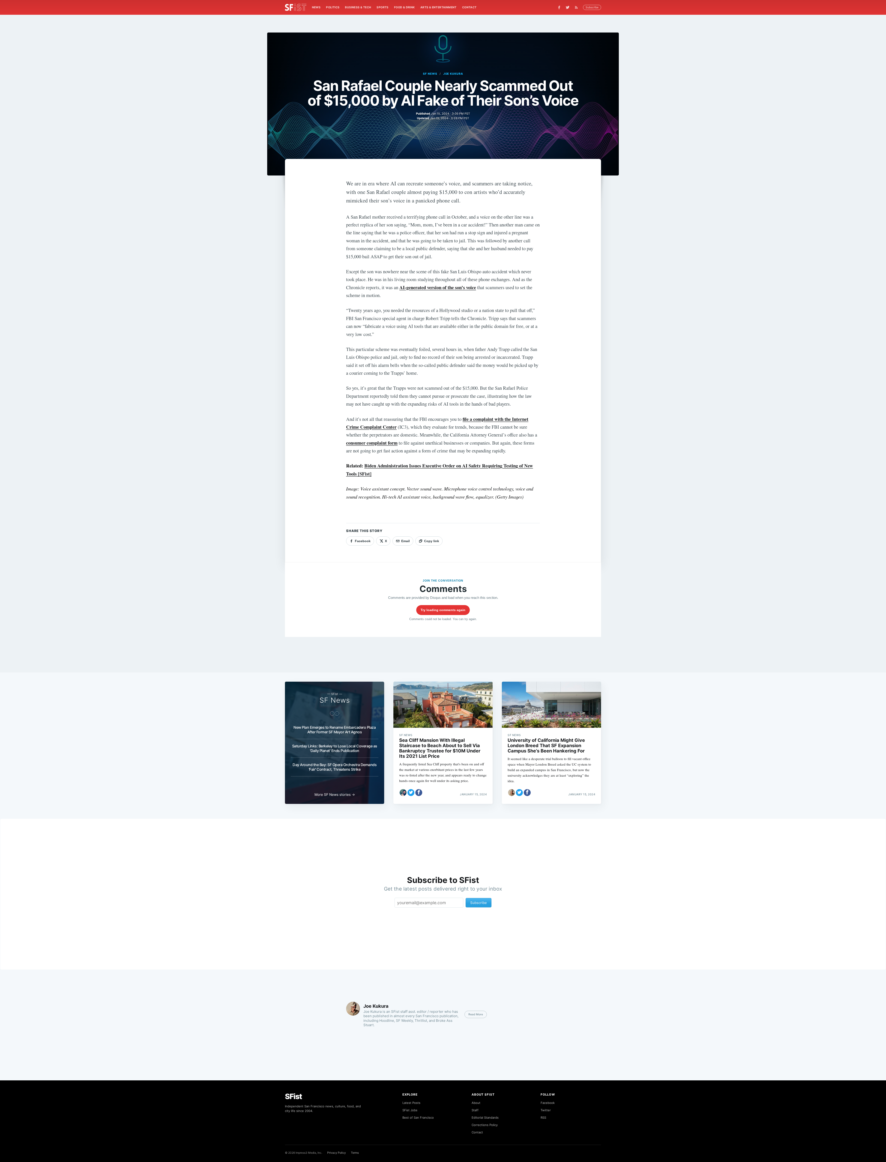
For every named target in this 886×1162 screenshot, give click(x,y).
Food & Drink (404, 7)
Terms (355, 1152)
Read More (475, 1014)
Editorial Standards (485, 1117)
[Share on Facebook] (419, 792)
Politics (332, 7)
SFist (293, 1096)
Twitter (546, 1110)
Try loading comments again (443, 610)
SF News (430, 73)
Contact (469, 7)
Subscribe (592, 7)
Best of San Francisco (418, 1117)
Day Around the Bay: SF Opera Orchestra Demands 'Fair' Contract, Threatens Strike (335, 767)
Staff (475, 1110)
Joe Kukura (453, 73)
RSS (543, 1117)
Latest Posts (411, 1103)
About (476, 1103)
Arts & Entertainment (438, 7)
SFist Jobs (409, 1110)
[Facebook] (559, 7)
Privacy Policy (336, 1152)
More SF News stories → (334, 794)
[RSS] (577, 7)
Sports (382, 7)
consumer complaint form (372, 442)
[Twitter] (567, 7)
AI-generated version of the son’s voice (437, 287)
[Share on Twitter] (411, 792)
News (316, 7)
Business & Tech (358, 7)
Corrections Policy (485, 1125)
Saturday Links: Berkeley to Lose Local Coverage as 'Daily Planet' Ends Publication (334, 748)
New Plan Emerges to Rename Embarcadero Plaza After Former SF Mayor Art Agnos (334, 729)
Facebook (548, 1103)
